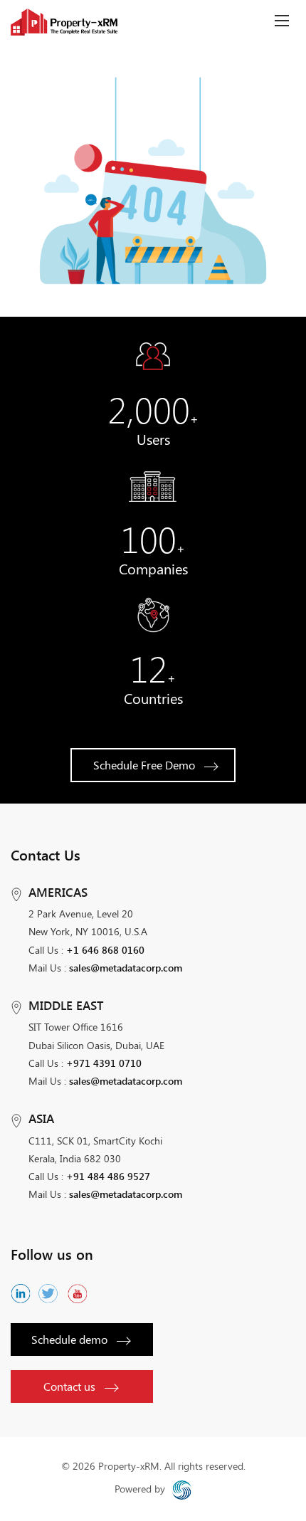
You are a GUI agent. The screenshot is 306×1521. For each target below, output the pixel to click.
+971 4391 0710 (104, 1063)
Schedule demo (69, 1339)
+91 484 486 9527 (108, 1176)
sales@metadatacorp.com (125, 967)
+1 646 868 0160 (105, 950)
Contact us (69, 1386)
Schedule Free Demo (144, 764)
